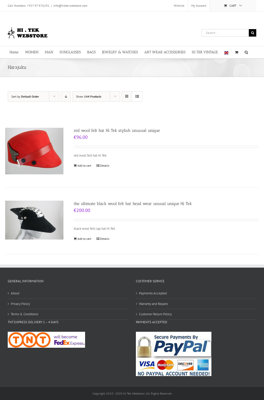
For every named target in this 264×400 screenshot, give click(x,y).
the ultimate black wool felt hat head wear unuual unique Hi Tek (133, 203)
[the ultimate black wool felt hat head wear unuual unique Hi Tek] (34, 220)
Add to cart (84, 165)
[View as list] (137, 96)
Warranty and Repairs (153, 304)
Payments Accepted (153, 293)
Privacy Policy (20, 304)
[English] (226, 52)
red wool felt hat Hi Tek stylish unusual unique (117, 130)
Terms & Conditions (24, 314)
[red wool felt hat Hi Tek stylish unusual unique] (34, 151)
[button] (246, 51)
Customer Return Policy (155, 314)
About (15, 293)
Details (104, 165)
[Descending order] (66, 96)
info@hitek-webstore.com (70, 5)
